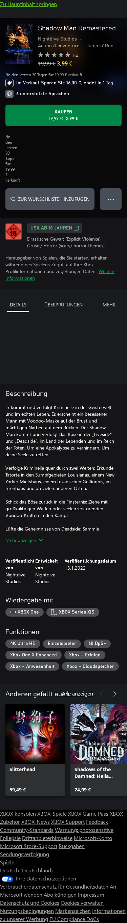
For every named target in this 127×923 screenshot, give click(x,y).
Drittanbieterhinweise (47, 837)
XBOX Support (68, 821)
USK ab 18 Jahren (51, 228)
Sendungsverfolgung (24, 854)
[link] (35, 750)
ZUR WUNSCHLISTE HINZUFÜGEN (53, 199)
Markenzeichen (73, 910)
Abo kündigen (60, 894)
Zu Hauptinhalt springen (28, 3)
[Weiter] (115, 694)
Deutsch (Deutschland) (26, 870)
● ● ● (111, 199)
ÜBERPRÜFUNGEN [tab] (63, 304)
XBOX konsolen (18, 813)
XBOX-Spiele (52, 813)
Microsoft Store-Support (28, 845)
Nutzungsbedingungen (27, 910)
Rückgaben (72, 845)
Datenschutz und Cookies (29, 902)
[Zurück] (101, 694)
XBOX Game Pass (88, 813)
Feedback (97, 821)
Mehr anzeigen (20, 540)
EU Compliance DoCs (74, 918)
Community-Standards (27, 829)
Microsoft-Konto (93, 837)
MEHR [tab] (109, 304)
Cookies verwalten (82, 902)
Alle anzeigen (77, 693)
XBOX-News (35, 821)
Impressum (91, 894)
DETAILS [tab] (18, 304)
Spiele (7, 862)
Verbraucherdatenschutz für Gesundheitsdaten (54, 886)
